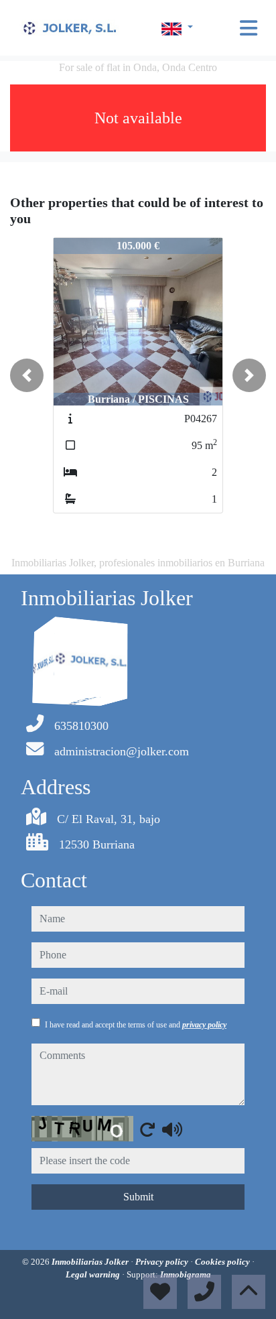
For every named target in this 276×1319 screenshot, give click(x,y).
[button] (27, 375)
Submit (138, 1196)
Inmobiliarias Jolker (91, 1262)
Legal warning (94, 1274)
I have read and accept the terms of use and (135, 1024)
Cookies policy (223, 1262)
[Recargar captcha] (147, 1129)
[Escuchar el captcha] (172, 1129)
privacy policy (204, 1024)
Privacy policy (162, 1262)
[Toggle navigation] (248, 28)
